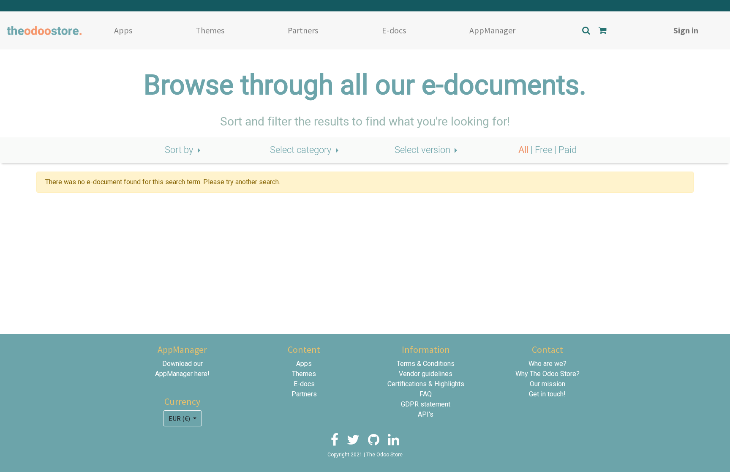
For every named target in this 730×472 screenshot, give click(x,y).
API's (425, 414)
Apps (123, 30)
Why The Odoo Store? (547, 374)
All (524, 150)
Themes (210, 30)
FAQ (425, 394)
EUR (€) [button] (180, 418)
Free (544, 150)
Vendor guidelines (425, 374)
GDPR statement (425, 404)
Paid (567, 150)
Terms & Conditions (426, 364)
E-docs (394, 30)
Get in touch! (547, 394)
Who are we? (547, 364)
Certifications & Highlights (425, 384)
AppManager (492, 30)
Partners (303, 30)
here (200, 374)
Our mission (547, 384)
